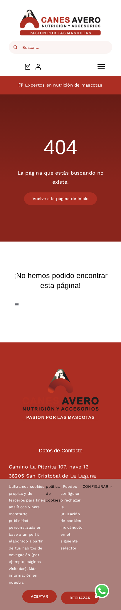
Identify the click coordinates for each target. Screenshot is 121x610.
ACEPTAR (39, 596)
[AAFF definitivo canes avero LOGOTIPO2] (60, 371)
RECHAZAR (80, 598)
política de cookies (53, 493)
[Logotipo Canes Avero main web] (60, 11)
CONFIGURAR (96, 486)
